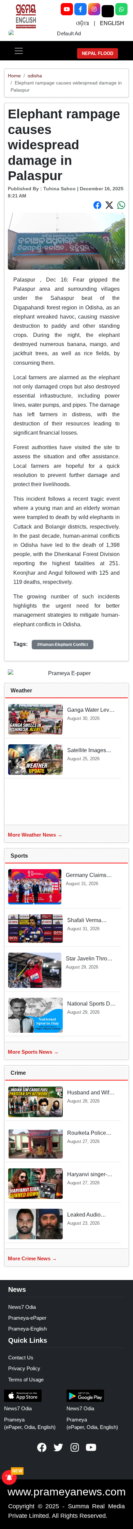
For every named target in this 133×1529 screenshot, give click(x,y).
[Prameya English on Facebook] (41, 1447)
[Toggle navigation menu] (19, 50)
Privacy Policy (24, 1368)
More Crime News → (32, 1258)
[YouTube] (67, 9)
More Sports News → (33, 1052)
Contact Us (20, 1357)
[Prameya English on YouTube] (91, 1447)
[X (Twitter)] (108, 11)
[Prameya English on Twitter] (58, 1447)
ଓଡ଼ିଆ (82, 23)
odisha (35, 75)
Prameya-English (27, 1329)
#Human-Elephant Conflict (62, 644)
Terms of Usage (26, 1379)
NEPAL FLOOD (97, 53)
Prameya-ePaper (27, 1318)
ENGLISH (112, 23)
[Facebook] (80, 9)
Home (14, 75)
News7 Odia (22, 1307)
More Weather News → (35, 835)
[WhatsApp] (121, 9)
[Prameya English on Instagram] (74, 1447)
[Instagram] (94, 9)
